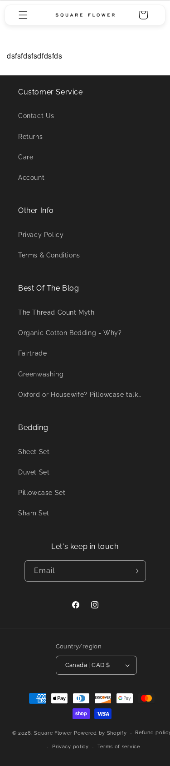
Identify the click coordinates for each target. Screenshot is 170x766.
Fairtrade (32, 353)
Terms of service (118, 747)
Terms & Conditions (49, 255)
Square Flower (54, 733)
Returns (30, 136)
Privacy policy (70, 747)
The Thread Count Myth (56, 312)
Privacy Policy (40, 234)
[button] (23, 15)
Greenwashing (40, 374)
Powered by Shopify (100, 733)
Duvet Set (33, 472)
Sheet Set (33, 451)
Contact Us (36, 115)
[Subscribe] (136, 571)
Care (25, 157)
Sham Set (33, 513)
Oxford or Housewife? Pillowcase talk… (79, 394)
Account (31, 177)
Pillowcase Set (41, 492)
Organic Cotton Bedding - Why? (69, 332)
